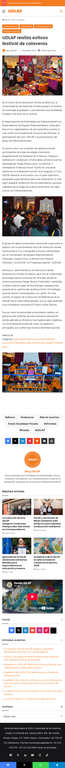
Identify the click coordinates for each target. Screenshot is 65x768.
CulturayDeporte (43, 26)
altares (11, 417)
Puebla (25, 430)
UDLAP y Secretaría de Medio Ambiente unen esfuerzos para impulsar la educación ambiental (47, 522)
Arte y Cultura (17, 20)
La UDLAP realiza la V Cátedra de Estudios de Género (30, 699)
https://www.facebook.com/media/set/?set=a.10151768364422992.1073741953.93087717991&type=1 (32, 343)
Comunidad (26, 26)
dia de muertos (50, 417)
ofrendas (51, 423)
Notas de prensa (12, 31)
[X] (15, 441)
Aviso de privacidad (47, 747)
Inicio (7, 20)
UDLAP (41, 430)
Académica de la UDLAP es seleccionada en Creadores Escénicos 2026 (47, 561)
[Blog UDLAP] (15, 11)
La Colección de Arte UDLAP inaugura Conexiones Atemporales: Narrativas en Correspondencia (16, 523)
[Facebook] (8, 441)
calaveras (28, 417)
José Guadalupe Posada (24, 423)
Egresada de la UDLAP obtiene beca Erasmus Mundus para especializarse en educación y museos (14, 562)
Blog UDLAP (11, 50)
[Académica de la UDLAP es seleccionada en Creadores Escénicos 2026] (48, 546)
